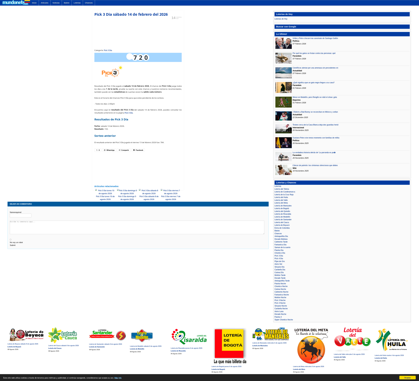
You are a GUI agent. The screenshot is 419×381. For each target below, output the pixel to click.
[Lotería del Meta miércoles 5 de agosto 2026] (311, 364)
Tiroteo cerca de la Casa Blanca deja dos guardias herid (315, 125)
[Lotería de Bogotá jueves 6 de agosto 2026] (230, 364)
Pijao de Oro (280, 261)
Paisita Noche (280, 284)
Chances (89, 3)
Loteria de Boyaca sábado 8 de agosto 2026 (23, 344)
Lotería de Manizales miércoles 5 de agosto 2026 (269, 343)
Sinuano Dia (279, 267)
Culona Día (279, 272)
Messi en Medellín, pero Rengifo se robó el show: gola (315, 97)
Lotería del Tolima (282, 189)
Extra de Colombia (282, 228)
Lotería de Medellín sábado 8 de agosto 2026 (145, 346)
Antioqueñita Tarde (282, 281)
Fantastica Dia (280, 245)
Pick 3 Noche (280, 300)
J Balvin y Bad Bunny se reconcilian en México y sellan (315, 112)
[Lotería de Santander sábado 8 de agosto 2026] (107, 341)
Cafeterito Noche (281, 292)
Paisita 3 (278, 317)
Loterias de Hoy (281, 19)
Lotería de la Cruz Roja (284, 194)
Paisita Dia (279, 250)
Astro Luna (279, 311)
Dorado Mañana (281, 239)
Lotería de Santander (283, 219)
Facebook (139, 150)
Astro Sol (278, 264)
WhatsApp (110, 150)
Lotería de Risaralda (283, 214)
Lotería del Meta (281, 203)
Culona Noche (280, 289)
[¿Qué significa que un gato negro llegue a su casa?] (283, 92)
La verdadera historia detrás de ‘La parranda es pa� (314, 152)
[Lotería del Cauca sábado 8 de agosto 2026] (62, 342)
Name (15, 212)
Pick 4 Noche (280, 303)
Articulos (44, 3)
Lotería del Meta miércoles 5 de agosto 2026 (308, 366)
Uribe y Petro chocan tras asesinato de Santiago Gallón (315, 38)
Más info (117, 377)
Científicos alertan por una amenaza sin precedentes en (315, 68)
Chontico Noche (281, 286)
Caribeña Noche (281, 308)
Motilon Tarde (280, 275)
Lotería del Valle (281, 200)
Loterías (278, 186)
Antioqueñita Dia (281, 236)
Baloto (66, 3)
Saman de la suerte (282, 247)
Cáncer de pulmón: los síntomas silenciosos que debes (315, 165)
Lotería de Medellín (282, 217)
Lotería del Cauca (282, 222)
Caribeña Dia (280, 270)
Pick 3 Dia (108, 50)
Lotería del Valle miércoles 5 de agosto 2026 (349, 354)
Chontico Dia (280, 253)
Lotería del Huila (281, 197)
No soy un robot (16, 242)
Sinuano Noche (281, 306)
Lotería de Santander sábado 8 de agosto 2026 (105, 344)
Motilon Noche (280, 297)
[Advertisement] (138, 34)
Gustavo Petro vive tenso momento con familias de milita (316, 138)
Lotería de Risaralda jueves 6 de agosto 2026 (186, 348)
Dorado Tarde (280, 278)
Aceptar (407, 377)
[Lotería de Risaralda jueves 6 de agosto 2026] (189, 345)
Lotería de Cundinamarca (285, 192)
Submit (12, 245)
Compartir (125, 150)
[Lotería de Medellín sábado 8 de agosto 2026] (142, 343)
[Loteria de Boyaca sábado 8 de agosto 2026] (26, 341)
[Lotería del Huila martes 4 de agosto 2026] (393, 352)
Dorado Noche (280, 314)
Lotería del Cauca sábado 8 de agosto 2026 (63, 345)
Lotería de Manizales (283, 206)
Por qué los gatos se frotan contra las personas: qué (314, 53)
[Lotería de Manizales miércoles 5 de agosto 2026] (270, 340)
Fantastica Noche (282, 295)
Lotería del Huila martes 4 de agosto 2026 (389, 355)
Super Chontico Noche (284, 320)
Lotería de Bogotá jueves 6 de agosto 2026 (226, 366)
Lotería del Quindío (282, 211)
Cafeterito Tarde (281, 242)
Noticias (56, 3)
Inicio (34, 3)
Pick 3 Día (129, 112)
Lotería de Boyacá (282, 225)
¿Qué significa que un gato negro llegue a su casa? (313, 82)
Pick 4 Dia (279, 258)
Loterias (77, 3)
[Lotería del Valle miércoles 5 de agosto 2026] (352, 351)
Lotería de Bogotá (282, 208)
